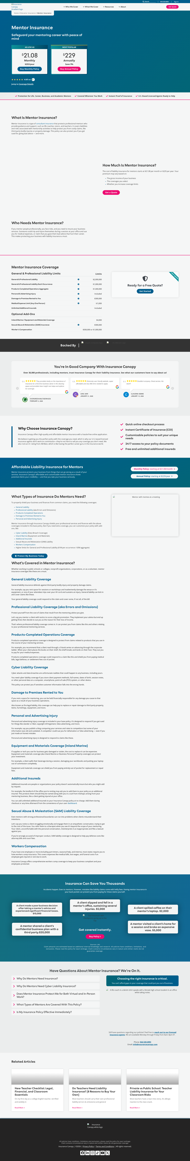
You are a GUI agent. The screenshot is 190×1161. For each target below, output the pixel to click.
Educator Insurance (28, 13)
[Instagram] (92, 1153)
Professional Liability (24, 510)
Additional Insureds (24, 539)
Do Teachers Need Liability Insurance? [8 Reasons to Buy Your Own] (93, 1091)
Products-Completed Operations (29, 513)
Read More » (20, 1108)
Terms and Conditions (105, 1146)
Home (16, 13)
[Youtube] (102, 1153)
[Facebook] (82, 1153)
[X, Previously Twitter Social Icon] (107, 1153)
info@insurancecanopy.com (145, 1044)
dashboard (72, 803)
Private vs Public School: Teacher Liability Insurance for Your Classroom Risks (151, 1091)
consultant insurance (45, 123)
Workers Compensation (26, 544)
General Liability (22, 507)
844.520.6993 (164, 2)
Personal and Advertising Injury (29, 519)
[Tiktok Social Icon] (97, 1153)
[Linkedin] (87, 1153)
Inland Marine (21, 536)
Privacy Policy (88, 1146)
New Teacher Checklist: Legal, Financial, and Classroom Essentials (34, 1091)
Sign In (176, 2)
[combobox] (149, 2)
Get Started (145, 291)
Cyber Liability (21, 533)
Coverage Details (26, 84)
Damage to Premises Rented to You (30, 516)
